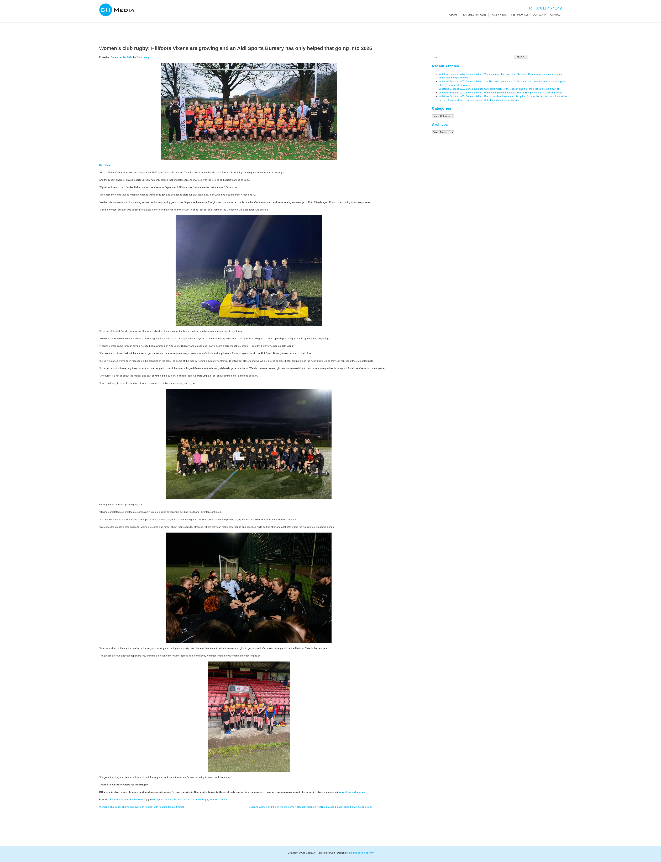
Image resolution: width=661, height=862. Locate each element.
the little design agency (361, 852)
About (453, 14)
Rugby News (499, 14)
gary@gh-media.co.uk (352, 792)
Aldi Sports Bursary (162, 799)
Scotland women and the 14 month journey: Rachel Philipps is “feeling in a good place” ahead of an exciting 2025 (310, 806)
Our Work (539, 14)
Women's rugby (218, 799)
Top (653, 854)
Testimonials (520, 14)
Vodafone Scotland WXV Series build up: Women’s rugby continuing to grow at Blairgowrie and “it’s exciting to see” (501, 92)
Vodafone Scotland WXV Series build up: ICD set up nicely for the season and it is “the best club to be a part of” (499, 88)
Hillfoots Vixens (182, 799)
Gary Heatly (143, 57)
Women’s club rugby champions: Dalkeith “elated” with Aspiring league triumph (142, 806)
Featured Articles (473, 14)
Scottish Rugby (200, 799)
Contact (556, 14)
